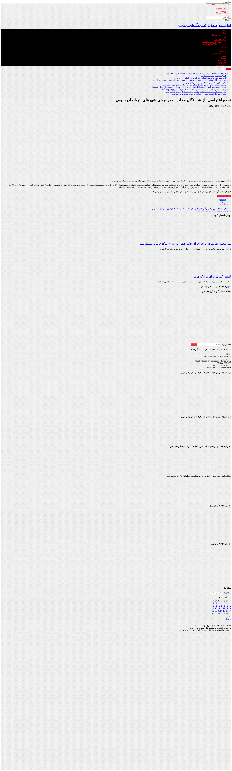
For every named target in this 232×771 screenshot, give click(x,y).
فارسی (223, 11)
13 (221, 608)
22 (216, 611)
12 (224, 608)
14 (219, 608)
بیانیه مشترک (216, 53)
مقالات (223, 37)
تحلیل (224, 56)
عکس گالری (221, 65)
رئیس (224, 46)
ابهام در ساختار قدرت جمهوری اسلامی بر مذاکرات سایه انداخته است (199, 94)
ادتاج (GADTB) (220, 40)
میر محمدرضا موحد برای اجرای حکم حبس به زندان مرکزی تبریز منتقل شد (196, 73)
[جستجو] (230, 2)
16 (213, 608)
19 (224, 611)
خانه (224, 30)
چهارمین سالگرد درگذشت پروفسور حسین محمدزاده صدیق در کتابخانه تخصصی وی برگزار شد (189, 80)
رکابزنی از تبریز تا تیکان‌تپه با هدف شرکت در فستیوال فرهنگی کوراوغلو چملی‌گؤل (193, 89)
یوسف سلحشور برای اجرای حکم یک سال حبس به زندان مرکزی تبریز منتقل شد (194, 85)
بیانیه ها (223, 51)
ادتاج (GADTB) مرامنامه (211, 44)
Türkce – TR (221, 13)
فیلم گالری (221, 63)
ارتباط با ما (222, 60)
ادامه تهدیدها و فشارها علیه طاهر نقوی (213, 211)
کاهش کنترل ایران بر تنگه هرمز (213, 76)
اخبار (224, 33)
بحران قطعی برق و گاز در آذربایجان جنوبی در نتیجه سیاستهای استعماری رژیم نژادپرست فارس (191, 208)
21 (219, 611)
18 (227, 611)
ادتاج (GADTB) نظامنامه (211, 42)
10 (229, 608)
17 (229, 611)
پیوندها (223, 58)
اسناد (224, 49)
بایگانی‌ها (227, 593)
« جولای (228, 619)
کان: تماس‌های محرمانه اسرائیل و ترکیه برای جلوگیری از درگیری (200, 78)
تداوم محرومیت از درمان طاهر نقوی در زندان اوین (206, 82)
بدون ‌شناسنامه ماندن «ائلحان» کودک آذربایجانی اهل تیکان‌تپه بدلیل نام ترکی (196, 92)
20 (221, 611)
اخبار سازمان (216, 35)
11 (227, 608)
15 (216, 608)
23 (213, 611)
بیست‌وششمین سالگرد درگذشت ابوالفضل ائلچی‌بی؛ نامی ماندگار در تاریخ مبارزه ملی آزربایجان (188, 87)
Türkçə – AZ (221, 9)
